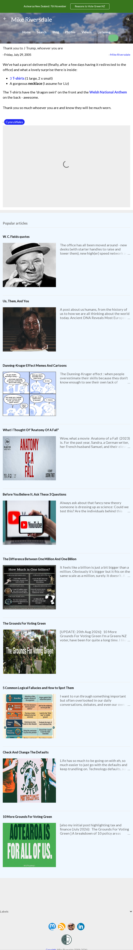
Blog (55, 32)
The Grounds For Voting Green (24, 623)
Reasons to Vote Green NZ (90, 6)
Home (26, 32)
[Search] (128, 20)
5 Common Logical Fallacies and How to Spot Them (38, 688)
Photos (70, 32)
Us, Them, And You (16, 301)
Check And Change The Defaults (26, 752)
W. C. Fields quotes (16, 237)
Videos (87, 32)
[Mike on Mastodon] (52, 929)
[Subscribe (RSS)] (62, 929)
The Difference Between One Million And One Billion (39, 559)
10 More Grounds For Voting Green (27, 817)
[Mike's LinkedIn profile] (81, 929)
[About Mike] (72, 929)
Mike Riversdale (31, 19)
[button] (113, 38)
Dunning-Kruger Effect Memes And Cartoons (35, 365)
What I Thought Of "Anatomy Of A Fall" (31, 430)
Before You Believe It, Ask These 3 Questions (34, 494)
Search (41, 32)
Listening (104, 32)
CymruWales (14, 122)
